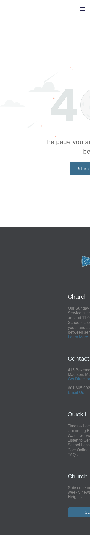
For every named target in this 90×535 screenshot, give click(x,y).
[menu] (83, 9)
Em (71, 392)
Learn (73, 337)
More (83, 337)
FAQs (73, 455)
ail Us (79, 392)
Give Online (78, 450)
